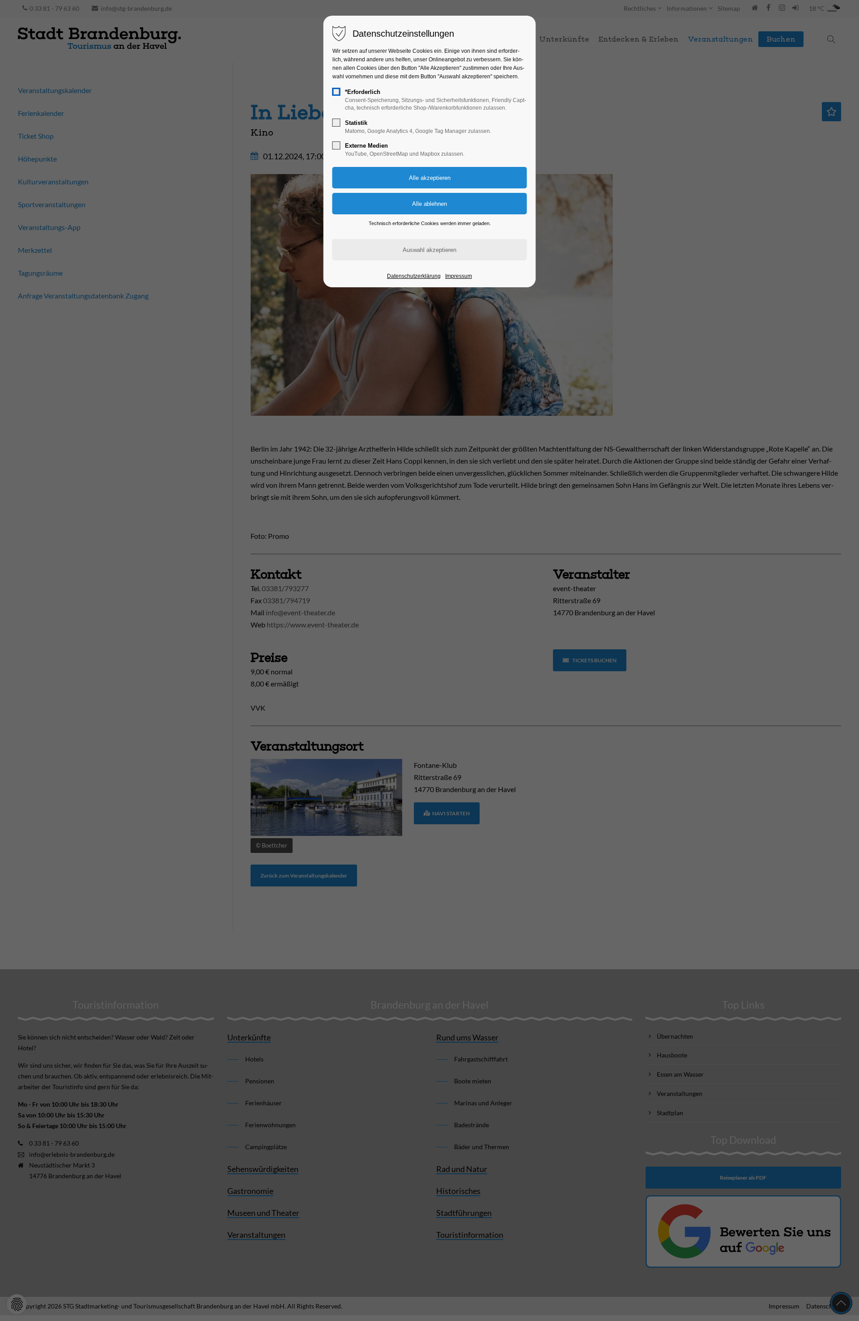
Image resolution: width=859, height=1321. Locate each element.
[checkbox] (336, 92)
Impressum (458, 276)
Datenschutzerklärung (414, 276)
